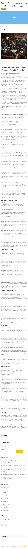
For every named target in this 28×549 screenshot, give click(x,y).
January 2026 (6, 504)
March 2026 (5, 498)
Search (2, 449)
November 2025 (6, 507)
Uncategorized (6, 519)
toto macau (3, 528)
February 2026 (6, 501)
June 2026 (5, 495)
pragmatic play (4, 446)
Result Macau (5, 536)
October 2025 (6, 510)
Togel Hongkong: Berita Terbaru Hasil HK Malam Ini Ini (15, 474)
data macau (3, 532)
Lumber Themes (23, 546)
